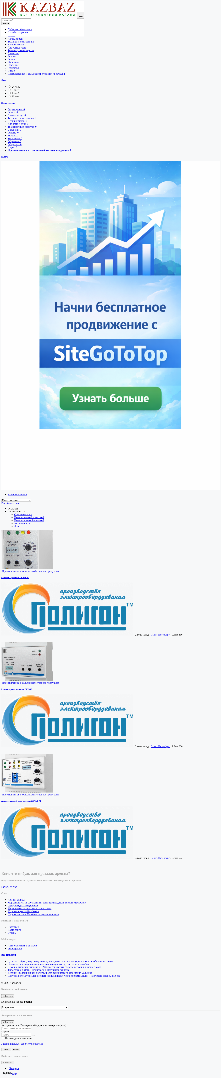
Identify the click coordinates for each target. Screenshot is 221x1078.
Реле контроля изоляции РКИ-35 (16, 689)
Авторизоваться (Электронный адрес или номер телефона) (33, 1025)
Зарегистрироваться (32, 1043)
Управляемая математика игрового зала (29, 908)
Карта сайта (14, 929)
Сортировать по (23, 514)
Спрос (11, 70)
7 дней (15, 93)
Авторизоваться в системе (22, 945)
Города (4, 156)
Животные (14, 62)
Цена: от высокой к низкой (29, 520)
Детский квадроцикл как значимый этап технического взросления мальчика (50, 972)
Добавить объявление (20, 29)
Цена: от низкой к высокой (29, 517)
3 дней (15, 90)
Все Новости (8, 954)
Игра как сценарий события (23, 911)
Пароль (5, 1031)
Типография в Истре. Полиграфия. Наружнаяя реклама (38, 970)
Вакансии (13, 53)
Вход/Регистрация (18, 32)
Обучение (13, 65)
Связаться (13, 927)
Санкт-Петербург (160, 634)
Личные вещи (15, 38)
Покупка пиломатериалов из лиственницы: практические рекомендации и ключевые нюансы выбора (64, 975)
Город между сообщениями (23, 905)
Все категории (8, 103)
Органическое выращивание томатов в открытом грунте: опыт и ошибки (48, 964)
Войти (16, 1049)
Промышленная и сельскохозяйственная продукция (36, 73)
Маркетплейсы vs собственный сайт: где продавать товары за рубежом (47, 902)
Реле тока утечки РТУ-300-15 (15, 577)
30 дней (16, 96)
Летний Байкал (16, 899)
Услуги (12, 59)
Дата (3, 80)
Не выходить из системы (19, 1038)
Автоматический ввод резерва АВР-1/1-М (21, 801)
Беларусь (14, 1068)
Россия (13, 1073)
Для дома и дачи (17, 47)
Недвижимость (16, 44)
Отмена (6, 1049)
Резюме (12, 56)
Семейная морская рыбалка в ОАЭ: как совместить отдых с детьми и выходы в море (54, 967)
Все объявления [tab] (17, 494)
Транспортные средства (21, 50)
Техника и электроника (21, 41)
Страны (12, 932)
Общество (13, 68)
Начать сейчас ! (9, 886)
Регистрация (15, 948)
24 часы (16, 86)
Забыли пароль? (10, 1043)
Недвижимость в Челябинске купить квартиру (33, 914)
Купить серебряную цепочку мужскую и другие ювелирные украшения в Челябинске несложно (61, 961)
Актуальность (22, 523)
